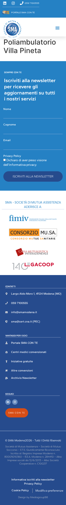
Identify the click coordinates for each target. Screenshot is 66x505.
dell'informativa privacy (19, 165)
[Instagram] (15, 402)
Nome (7, 109)
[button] (57, 28)
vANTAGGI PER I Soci (16, 335)
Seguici (9, 394)
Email (7, 140)
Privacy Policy (12, 156)
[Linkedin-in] (8, 402)
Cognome (9, 124)
